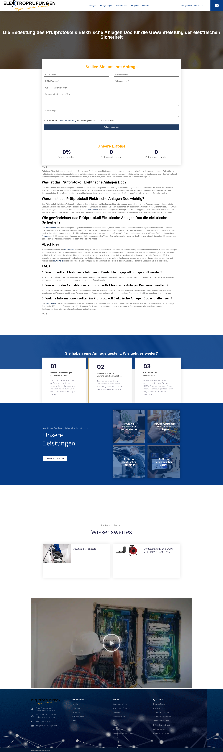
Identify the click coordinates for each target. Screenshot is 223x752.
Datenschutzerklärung (67, 121)
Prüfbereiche (121, 5)
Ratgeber (135, 5)
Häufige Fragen (106, 5)
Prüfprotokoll (92, 210)
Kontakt (145, 5)
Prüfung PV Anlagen (84, 548)
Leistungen (91, 5)
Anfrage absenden (111, 127)
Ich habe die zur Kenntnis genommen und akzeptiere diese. (81, 121)
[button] (111, 642)
